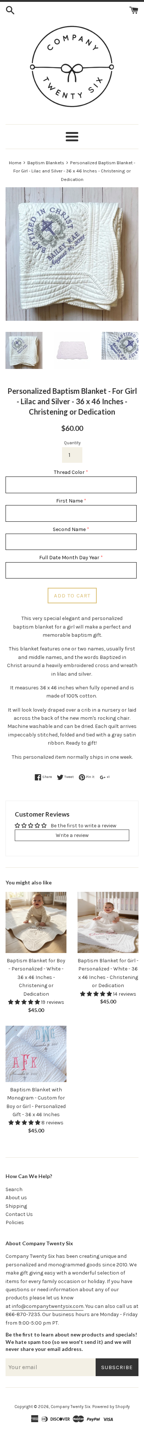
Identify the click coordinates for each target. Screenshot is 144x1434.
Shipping (16, 1206)
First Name (69, 501)
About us (16, 1197)
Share (46, 777)
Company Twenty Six (70, 1406)
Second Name (69, 529)
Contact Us (19, 1214)
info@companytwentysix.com (47, 1306)
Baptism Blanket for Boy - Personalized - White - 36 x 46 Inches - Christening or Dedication (36, 977)
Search (14, 1189)
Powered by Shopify (111, 1406)
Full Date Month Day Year (69, 557)
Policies (15, 1222)
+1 (108, 777)
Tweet (69, 777)
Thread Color (69, 472)
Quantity (72, 443)
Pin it (90, 777)
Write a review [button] (72, 835)
